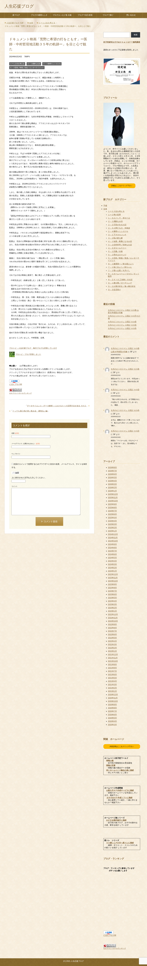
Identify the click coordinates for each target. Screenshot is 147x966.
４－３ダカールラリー (117, 248)
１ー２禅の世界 (114, 215)
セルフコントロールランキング (20, 393)
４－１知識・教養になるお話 (120, 241)
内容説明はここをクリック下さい (122, 746)
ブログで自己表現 (85, 15)
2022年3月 (112, 644)
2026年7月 (112, 471)
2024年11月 (113, 538)
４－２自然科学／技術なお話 (120, 245)
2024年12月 (113, 534)
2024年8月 (112, 548)
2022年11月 (113, 618)
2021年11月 (113, 658)
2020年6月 (112, 715)
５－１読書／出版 (115, 251)
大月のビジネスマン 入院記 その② (125, 431)
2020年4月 (112, 721)
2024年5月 (112, 558)
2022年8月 (112, 628)
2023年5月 (112, 598)
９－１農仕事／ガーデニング (120, 283)
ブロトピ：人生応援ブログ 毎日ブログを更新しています (33, 348)
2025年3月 (112, 524)
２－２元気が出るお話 (117, 225)
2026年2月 (112, 488)
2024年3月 (112, 564)
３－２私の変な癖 (115, 238)
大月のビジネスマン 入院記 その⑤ (122, 325)
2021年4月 (112, 681)
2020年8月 (112, 708)
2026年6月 (112, 474)
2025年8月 (112, 508)
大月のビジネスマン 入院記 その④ (122, 328)
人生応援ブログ (19, 6)
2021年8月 (112, 668)
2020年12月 (113, 695)
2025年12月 (113, 494)
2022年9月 (112, 624)
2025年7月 (112, 511)
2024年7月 (112, 551)
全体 (105, 209)
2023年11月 (113, 578)
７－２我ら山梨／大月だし (119, 270)
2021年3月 (112, 685)
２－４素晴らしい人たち (52, 64)
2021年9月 (112, 664)
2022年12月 (113, 614)
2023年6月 (112, 594)
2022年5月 (112, 638)
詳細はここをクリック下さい (121, 186)
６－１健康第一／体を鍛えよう (121, 264)
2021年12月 (113, 654)
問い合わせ (131, 15)
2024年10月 (113, 541)
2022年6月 (112, 634)
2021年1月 (112, 691)
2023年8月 (112, 588)
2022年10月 (113, 621)
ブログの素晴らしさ (39, 15)
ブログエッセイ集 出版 (62, 15)
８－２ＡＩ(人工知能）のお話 (120, 280)
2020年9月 (112, 705)
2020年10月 (113, 701)
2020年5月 (112, 718)
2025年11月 (113, 498)
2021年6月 (112, 675)
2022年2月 (112, 648)
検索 (135, 35)
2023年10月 (113, 581)
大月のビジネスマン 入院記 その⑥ (122, 322)
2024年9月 (112, 544)
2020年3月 (112, 725)
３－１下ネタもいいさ (117, 235)
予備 (105, 206)
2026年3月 (112, 484)
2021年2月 (112, 688)
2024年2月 (112, 568)
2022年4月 (112, 641)
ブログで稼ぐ (108, 15)
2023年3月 (112, 604)
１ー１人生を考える (17, 64)
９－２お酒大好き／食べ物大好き (122, 286)
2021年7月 (112, 671)
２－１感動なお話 (33, 64)
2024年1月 (112, 571)
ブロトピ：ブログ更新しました (28, 354)
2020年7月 (112, 711)
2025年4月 (112, 521)
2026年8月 (112, 467)
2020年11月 (113, 698)
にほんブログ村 (15, 384)
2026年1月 (112, 491)
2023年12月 (113, 574)
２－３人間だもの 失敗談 (119, 228)
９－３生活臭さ (114, 290)
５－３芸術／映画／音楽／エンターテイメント (27, 68)
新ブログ (16, 15)
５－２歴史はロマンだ (117, 255)
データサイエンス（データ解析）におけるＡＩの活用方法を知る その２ (56, 406)
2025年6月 (112, 514)
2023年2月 (112, 608)
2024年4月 (112, 561)
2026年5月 (112, 478)
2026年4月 (112, 481)
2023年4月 (112, 601)
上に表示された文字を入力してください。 (28, 478)
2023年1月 (112, 611)
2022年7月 (112, 631)
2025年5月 (112, 518)
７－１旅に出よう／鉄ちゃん (120, 267)
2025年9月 (112, 504)
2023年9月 (112, 584)
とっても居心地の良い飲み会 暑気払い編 (30, 411)
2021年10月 (113, 661)
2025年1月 (112, 531)
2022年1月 (112, 651)
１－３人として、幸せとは (119, 218)
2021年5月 (112, 678)
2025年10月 (113, 501)
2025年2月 (112, 528)
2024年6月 (112, 554)
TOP (15, 23)
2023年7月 (112, 591)
